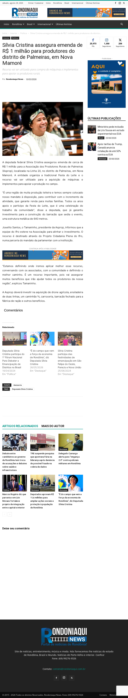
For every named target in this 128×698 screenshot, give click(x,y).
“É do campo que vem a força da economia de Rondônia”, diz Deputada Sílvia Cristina (42, 357)
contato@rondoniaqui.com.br (69, 669)
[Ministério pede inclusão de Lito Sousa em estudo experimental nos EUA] (92, 129)
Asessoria (18, 385)
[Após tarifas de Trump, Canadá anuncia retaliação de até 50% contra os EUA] (92, 146)
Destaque (7, 449)
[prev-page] (4, 514)
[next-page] (10, 514)
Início (48, 3)
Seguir (107, 39)
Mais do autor (53, 426)
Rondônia (57, 3)
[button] (122, 24)
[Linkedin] (36, 92)
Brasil (66, 3)
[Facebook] (115, 3)
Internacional (77, 3)
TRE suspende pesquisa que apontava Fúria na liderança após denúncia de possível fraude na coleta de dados (42, 460)
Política (23, 33)
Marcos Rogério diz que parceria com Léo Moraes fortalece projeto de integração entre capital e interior (14, 501)
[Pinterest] (21, 92)
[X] (124, 3)
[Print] (44, 92)
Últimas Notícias (93, 3)
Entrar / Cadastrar (35, 3)
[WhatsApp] (28, 92)
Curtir (93, 39)
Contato (103, 695)
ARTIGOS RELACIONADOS (20, 426)
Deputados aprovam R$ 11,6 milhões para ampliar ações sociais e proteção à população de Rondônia (42, 501)
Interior (13, 33)
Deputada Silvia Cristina (22, 389)
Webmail (114, 695)
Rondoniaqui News (14, 79)
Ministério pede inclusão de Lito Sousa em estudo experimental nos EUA (111, 130)
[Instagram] (120, 3)
